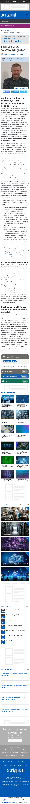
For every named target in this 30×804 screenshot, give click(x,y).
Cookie (12, 791)
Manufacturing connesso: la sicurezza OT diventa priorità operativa (22, 406)
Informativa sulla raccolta (8, 802)
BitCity (6, 750)
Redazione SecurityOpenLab (9, 54)
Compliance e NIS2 (7, 550)
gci (15, 361)
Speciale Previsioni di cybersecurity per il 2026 (14, 580)
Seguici (24, 381)
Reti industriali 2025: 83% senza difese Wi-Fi (22, 480)
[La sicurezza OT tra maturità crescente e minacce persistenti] (22, 414)
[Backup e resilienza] (15, 529)
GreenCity (15, 752)
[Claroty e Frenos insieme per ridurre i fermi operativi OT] (7, 414)
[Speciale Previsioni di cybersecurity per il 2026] (15, 574)
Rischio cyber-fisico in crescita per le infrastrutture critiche (22, 466)
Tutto (27, 606)
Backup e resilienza (7, 534)
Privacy (18, 791)
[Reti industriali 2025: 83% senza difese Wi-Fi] (22, 474)
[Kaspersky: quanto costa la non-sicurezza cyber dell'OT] (22, 445)
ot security (8, 361)
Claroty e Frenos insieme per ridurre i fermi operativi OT (7, 421)
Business (16, 88)
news (8, 30)
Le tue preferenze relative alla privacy (15, 800)
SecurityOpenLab (6, 752)
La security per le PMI (7, 519)
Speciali (10, 761)
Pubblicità (12, 765)
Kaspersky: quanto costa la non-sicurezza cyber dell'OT (22, 452)
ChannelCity (15, 1)
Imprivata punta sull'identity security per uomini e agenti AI (7, 405)
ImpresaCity (23, 1)
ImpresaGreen (24, 752)
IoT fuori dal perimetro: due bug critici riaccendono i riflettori (7, 452)
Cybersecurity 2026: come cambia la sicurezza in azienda (15, 564)
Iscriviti (24, 371)
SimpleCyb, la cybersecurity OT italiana (7, 466)
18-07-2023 (20, 54)
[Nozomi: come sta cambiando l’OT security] (7, 474)
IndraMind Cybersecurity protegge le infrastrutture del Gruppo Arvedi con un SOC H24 (7, 436)
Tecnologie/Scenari (24, 88)
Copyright (5, 765)
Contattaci (20, 765)
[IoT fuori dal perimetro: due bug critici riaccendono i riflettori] (7, 445)
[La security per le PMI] (15, 514)
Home (4, 30)
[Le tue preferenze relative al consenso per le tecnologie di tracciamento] (23, 802)
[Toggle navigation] (27, 15)
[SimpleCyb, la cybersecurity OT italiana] (7, 460)
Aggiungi (24, 376)
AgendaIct (21, 755)
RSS (26, 765)
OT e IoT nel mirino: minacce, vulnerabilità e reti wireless (22, 435)
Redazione (24, 761)
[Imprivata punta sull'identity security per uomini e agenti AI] (7, 398)
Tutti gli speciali (24, 504)
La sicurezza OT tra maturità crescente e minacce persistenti (22, 421)
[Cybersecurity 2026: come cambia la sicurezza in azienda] (15, 559)
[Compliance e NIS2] (15, 544)
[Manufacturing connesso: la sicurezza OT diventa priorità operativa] (22, 398)
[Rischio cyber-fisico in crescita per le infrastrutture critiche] (22, 460)
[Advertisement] (15, 721)
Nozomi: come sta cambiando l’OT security (7, 480)
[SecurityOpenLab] (8, 15)
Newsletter (5, 21)
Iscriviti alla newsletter (15, 740)
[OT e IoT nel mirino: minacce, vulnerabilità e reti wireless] (22, 428)
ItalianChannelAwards (11, 755)
